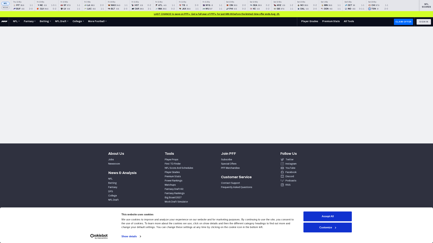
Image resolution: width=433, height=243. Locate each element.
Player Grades (172, 172)
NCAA (5, 7)
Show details (129, 236)
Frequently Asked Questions (236, 187)
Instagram (291, 164)
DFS (110, 191)
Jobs (111, 159)
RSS (288, 185)
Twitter (289, 159)
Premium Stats (173, 176)
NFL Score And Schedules (179, 168)
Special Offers (228, 164)
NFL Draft (113, 200)
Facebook (291, 172)
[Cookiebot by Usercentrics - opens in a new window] (99, 236)
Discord (290, 176)
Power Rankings (173, 180)
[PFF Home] (4, 21)
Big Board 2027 (173, 197)
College (112, 195)
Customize (325, 227)
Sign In (423, 22)
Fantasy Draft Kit (174, 189)
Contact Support (230, 183)
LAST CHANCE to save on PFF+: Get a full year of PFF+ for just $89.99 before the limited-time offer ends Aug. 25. (217, 14)
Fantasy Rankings (175, 193)
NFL (5, 3)
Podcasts (291, 180)
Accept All (328, 216)
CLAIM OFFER (403, 22)
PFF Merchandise (230, 168)
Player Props (171, 159)
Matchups (170, 185)
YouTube (290, 168)
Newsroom (114, 164)
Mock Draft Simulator (176, 201)
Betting (112, 183)
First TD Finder (173, 164)
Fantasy (112, 187)
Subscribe (226, 159)
